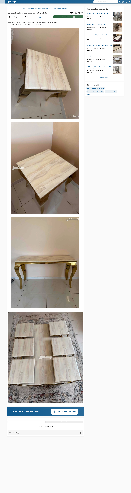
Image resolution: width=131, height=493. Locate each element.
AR (129, 2)
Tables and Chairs (62, 8)
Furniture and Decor (51, 8)
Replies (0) (26, 422)
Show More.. (104, 78)
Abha (43, 8)
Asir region (38, 8)
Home (24, 8)
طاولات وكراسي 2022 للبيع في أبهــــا (95, 88)
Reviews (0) (64, 422)
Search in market (102, 1)
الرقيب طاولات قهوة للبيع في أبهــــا (95, 91)
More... (88, 94)
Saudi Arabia (31, 8)
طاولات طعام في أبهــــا (111, 91)
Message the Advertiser (67, 17)
